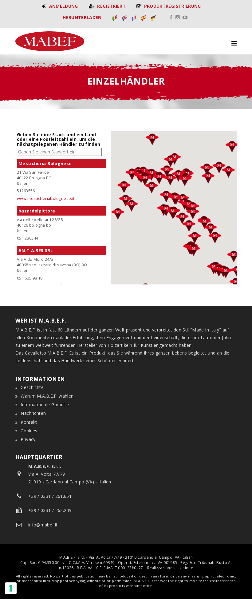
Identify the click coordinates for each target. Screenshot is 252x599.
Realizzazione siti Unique (170, 567)
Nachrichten (33, 413)
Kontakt (29, 422)
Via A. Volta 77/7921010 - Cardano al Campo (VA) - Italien (69, 474)
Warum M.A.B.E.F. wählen (47, 396)
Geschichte (32, 387)
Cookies (29, 431)
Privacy (28, 439)
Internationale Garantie (45, 404)
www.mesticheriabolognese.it (45, 198)
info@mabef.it (43, 525)
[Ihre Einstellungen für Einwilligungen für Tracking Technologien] (11, 588)
